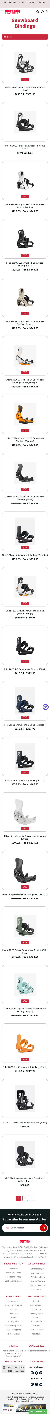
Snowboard (13, 1269)
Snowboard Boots (13, 1273)
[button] (37, 11)
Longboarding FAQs (13, 1330)
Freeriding (13, 1313)
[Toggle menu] (44, 1268)
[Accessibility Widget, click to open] (46, 707)
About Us (13, 1309)
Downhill (13, 1318)
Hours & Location (36, 1305)
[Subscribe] (43, 1228)
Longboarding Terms (13, 1326)
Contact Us (36, 1309)
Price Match (36, 1334)
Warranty (36, 1326)
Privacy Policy (36, 1322)
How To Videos (13, 1334)
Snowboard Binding (13, 1277)
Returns (36, 1318)
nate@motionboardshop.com (37, 1351)
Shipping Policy (36, 1313)
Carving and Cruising (13, 1305)
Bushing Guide (13, 1322)
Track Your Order (36, 1330)
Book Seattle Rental (13, 1281)
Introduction (13, 1301)
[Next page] (31, 1198)
